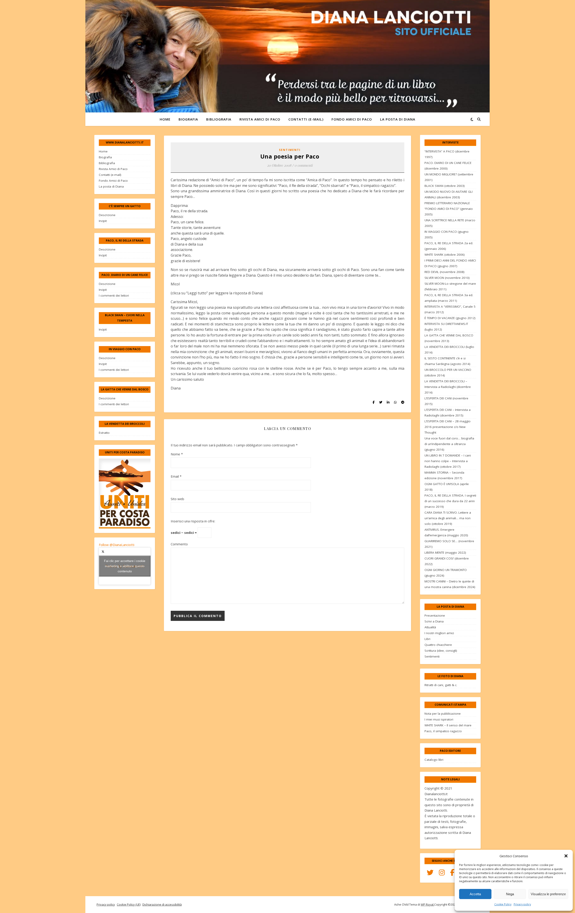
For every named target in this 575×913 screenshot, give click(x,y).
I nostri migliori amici (439, 633)
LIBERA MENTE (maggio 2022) (445, 552)
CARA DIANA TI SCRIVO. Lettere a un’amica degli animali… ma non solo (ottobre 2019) (448, 518)
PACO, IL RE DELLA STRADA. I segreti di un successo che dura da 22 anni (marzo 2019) (450, 501)
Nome (177, 454)
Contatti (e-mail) (305, 119)
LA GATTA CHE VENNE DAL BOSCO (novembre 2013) (449, 338)
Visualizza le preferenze (548, 894)
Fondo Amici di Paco (352, 119)
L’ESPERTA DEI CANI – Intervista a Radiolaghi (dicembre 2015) (448, 412)
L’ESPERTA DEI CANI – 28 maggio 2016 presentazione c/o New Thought (448, 426)
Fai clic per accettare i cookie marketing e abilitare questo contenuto (124, 566)
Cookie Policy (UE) (129, 904)
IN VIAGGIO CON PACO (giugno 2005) (447, 234)
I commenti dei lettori (114, 295)
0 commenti (303, 165)
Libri (427, 639)
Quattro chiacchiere (438, 645)
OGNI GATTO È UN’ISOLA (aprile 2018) (447, 487)
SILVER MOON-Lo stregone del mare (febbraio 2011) (450, 286)
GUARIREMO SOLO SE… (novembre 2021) (449, 544)
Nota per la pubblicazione (443, 714)
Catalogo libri (434, 760)
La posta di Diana (397, 119)
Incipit (103, 221)
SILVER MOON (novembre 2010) (447, 278)
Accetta (475, 894)
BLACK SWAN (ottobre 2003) (445, 186)
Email (176, 476)
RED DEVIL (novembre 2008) (444, 272)
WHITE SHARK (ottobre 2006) (445, 255)
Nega (510, 894)
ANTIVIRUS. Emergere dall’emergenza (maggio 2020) (446, 532)
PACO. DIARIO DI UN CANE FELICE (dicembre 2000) (448, 165)
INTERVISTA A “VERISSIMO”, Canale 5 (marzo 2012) (450, 309)
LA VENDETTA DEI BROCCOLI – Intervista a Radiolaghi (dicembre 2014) (448, 386)
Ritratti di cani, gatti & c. (441, 685)
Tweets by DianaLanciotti (124, 566)
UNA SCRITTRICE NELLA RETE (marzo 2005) (450, 223)
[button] (566, 856)
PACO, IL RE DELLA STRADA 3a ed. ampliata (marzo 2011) (449, 298)
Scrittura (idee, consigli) (441, 651)
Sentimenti (290, 150)
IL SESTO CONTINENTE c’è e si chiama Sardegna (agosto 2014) (447, 361)
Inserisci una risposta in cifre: (193, 521)
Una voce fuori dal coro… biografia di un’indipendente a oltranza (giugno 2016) (449, 444)
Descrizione (107, 215)
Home (165, 119)
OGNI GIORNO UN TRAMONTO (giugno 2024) (446, 572)
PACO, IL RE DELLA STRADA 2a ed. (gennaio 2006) (449, 246)
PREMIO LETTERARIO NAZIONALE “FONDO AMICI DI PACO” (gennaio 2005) (449, 208)
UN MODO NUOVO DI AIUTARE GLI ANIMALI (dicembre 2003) (449, 194)
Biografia (188, 119)
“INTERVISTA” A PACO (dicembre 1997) (447, 154)
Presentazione (435, 615)
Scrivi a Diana (434, 621)
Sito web (177, 499)
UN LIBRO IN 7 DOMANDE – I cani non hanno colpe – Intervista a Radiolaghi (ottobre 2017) (448, 461)
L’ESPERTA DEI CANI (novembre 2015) (446, 401)
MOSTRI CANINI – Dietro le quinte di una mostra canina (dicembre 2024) (450, 584)
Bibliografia (218, 119)
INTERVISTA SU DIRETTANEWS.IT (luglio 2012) (446, 326)
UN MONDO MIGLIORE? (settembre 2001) (449, 177)
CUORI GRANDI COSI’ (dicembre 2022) (447, 561)
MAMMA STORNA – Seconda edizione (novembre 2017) (444, 475)
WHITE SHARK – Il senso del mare (448, 725)
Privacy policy (522, 904)
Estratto (104, 433)
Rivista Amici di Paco (259, 119)
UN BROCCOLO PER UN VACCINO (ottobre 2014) (448, 372)
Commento (179, 544)
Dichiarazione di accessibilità (162, 904)
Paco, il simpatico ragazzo (443, 731)
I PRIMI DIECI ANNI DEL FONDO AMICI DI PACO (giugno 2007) (450, 263)
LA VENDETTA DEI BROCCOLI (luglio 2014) (449, 349)
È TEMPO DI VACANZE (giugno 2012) (450, 318)
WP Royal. (427, 904)
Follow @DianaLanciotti (116, 544)
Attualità (430, 627)
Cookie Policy (502, 904)
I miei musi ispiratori (439, 719)
